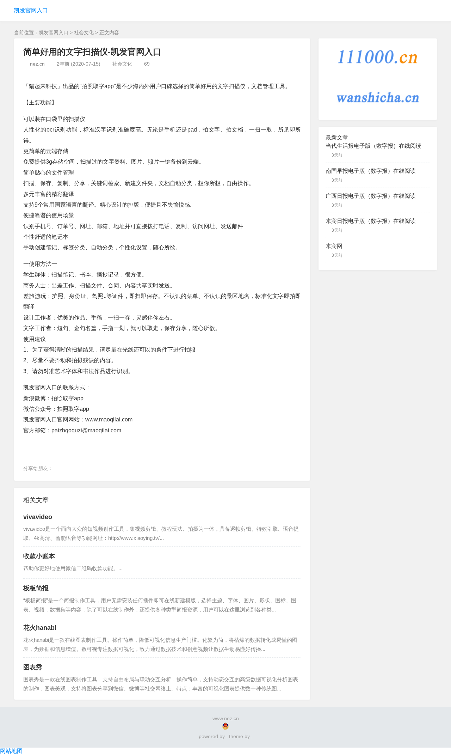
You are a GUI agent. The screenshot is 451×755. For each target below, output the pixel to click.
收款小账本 (39, 556)
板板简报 (36, 588)
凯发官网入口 (31, 10)
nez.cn (37, 64)
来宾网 (334, 246)
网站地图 (11, 751)
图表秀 (32, 667)
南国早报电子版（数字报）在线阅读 (371, 171)
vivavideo (37, 516)
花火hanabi (39, 627)
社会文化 (84, 32)
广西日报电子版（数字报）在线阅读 (371, 196)
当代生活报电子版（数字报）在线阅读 (373, 146)
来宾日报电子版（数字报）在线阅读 (371, 221)
